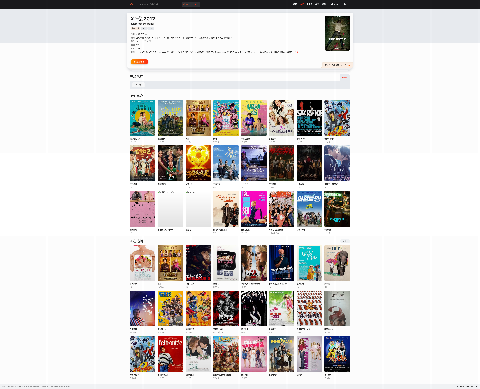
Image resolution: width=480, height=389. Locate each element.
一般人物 (300, 184)
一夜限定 (328, 230)
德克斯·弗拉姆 (190, 38)
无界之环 (189, 230)
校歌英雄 (272, 184)
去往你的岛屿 (135, 139)
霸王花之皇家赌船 (276, 230)
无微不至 (216, 184)
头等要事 (133, 329)
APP (336, 4)
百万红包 (133, 184)
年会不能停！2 (136, 375)
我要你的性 (245, 230)
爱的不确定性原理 (220, 230)
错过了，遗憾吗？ (331, 184)
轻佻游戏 (133, 230)
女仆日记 (244, 184)
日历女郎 (133, 284)
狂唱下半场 (301, 230)
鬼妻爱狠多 (162, 184)
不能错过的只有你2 (165, 230)
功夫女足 (189, 184)
